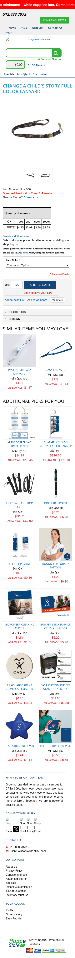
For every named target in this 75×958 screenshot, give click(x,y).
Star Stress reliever (19, 746)
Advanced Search (16, 879)
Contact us (31, 197)
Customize (40, 74)
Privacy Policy (14, 870)
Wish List (37, 27)
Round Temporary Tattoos (55, 565)
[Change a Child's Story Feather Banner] (55, 422)
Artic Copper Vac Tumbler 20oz (19, 444)
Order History (14, 914)
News (12, 27)
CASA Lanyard (55, 370)
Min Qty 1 (23, 74)
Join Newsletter (54, 20)
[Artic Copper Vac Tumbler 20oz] (19, 422)
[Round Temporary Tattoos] (55, 544)
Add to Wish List (14, 300)
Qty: (7, 285)
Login (8, 32)
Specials (9, 74)
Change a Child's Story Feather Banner (55, 444)
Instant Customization (19, 887)
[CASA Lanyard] (55, 350)
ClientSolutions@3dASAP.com (28, 851)
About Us (11, 866)
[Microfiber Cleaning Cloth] (19, 605)
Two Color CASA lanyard (19, 371)
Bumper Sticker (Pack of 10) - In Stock (55, 626)
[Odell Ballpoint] (55, 483)
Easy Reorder (14, 918)
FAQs (23, 27)
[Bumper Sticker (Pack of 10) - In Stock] (55, 605)
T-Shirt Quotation (16, 891)
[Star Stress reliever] (19, 726)
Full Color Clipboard (55, 746)
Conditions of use (16, 874)
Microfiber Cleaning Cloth (19, 626)
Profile (9, 910)
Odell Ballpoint (55, 503)
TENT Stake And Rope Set (19, 505)
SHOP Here (35, 65)
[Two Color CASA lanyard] (19, 350)
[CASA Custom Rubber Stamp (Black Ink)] (55, 665)
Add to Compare (37, 300)
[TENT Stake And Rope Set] (19, 483)
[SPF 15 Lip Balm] (19, 544)
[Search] (56, 53)
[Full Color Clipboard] (55, 726)
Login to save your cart (38, 293)
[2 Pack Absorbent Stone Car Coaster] (19, 665)
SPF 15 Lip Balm (19, 564)
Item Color (12, 260)
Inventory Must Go (17, 895)
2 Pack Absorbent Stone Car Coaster (19, 687)
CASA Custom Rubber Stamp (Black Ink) (56, 687)
